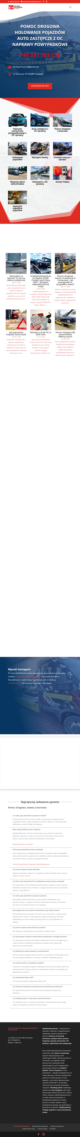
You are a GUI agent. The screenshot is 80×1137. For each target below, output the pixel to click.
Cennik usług (42, 1129)
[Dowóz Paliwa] (62, 173)
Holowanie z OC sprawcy (40, 182)
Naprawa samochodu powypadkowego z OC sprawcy (17, 131)
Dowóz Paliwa (62, 181)
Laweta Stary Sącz (28, 1129)
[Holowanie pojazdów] (17, 148)
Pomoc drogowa (40, 26)
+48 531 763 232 (40, 54)
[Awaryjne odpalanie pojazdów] (17, 197)
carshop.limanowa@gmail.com (26, 67)
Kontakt (53, 1129)
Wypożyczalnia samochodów (17, 182)
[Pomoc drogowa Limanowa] (62, 120)
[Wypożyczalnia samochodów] (17, 173)
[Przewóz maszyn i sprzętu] (62, 148)
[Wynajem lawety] (40, 148)
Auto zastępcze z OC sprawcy (40, 129)
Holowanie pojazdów (40, 32)
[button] (40, 816)
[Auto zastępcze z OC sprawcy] (40, 120)
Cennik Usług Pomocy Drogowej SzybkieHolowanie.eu (31, 864)
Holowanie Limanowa (40, 1126)
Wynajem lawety (40, 157)
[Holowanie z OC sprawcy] (40, 173)
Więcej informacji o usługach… (23, 844)
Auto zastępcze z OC (40, 38)
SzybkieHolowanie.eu (61, 1095)
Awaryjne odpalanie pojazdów (17, 208)
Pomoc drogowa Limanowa (62, 129)
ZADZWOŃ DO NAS (40, 86)
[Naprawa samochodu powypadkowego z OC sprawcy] (17, 120)
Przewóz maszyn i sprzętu (62, 158)
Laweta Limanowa (56, 1126)
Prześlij (67, 719)
